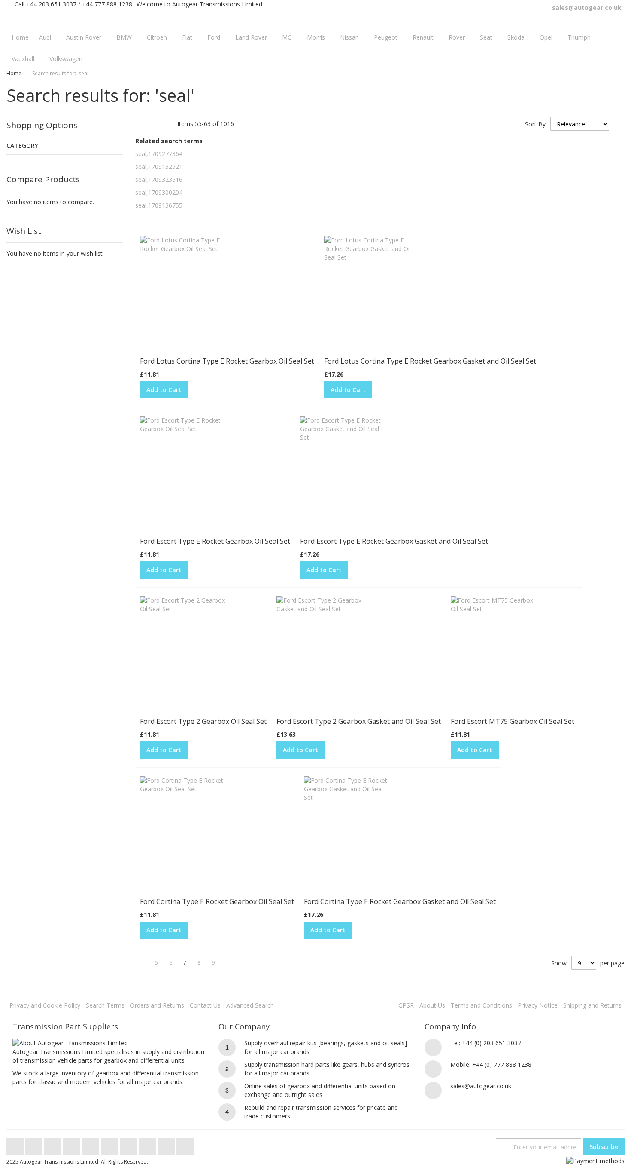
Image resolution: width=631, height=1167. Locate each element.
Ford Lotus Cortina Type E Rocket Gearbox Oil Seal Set (227, 361)
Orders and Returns (157, 1005)
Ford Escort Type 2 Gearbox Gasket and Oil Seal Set (358, 721)
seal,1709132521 (158, 166)
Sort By (535, 124)
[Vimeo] (91, 1144)
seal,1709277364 (158, 154)
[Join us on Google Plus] (53, 1144)
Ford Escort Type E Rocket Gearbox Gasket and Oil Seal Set (394, 541)
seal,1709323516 (158, 179)
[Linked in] (148, 1144)
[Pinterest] (129, 1144)
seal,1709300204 (158, 192)
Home (13, 73)
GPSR (406, 1005)
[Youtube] (72, 1144)
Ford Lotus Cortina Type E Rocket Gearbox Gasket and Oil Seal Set (430, 361)
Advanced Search (250, 1005)
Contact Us (205, 1005)
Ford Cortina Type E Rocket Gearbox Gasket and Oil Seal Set (400, 901)
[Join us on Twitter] (15, 1144)
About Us (432, 1005)
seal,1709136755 (158, 205)
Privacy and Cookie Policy (44, 1005)
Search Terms (105, 1005)
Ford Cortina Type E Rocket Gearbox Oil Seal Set (217, 901)
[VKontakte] (167, 1144)
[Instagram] (110, 1144)
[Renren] (185, 1144)
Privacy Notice (538, 1005)
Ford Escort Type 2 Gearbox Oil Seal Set (203, 721)
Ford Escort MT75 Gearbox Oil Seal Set (512, 721)
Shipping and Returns (592, 1005)
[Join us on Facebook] (34, 1144)
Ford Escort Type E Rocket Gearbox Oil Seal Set (215, 541)
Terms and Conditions (481, 1005)
